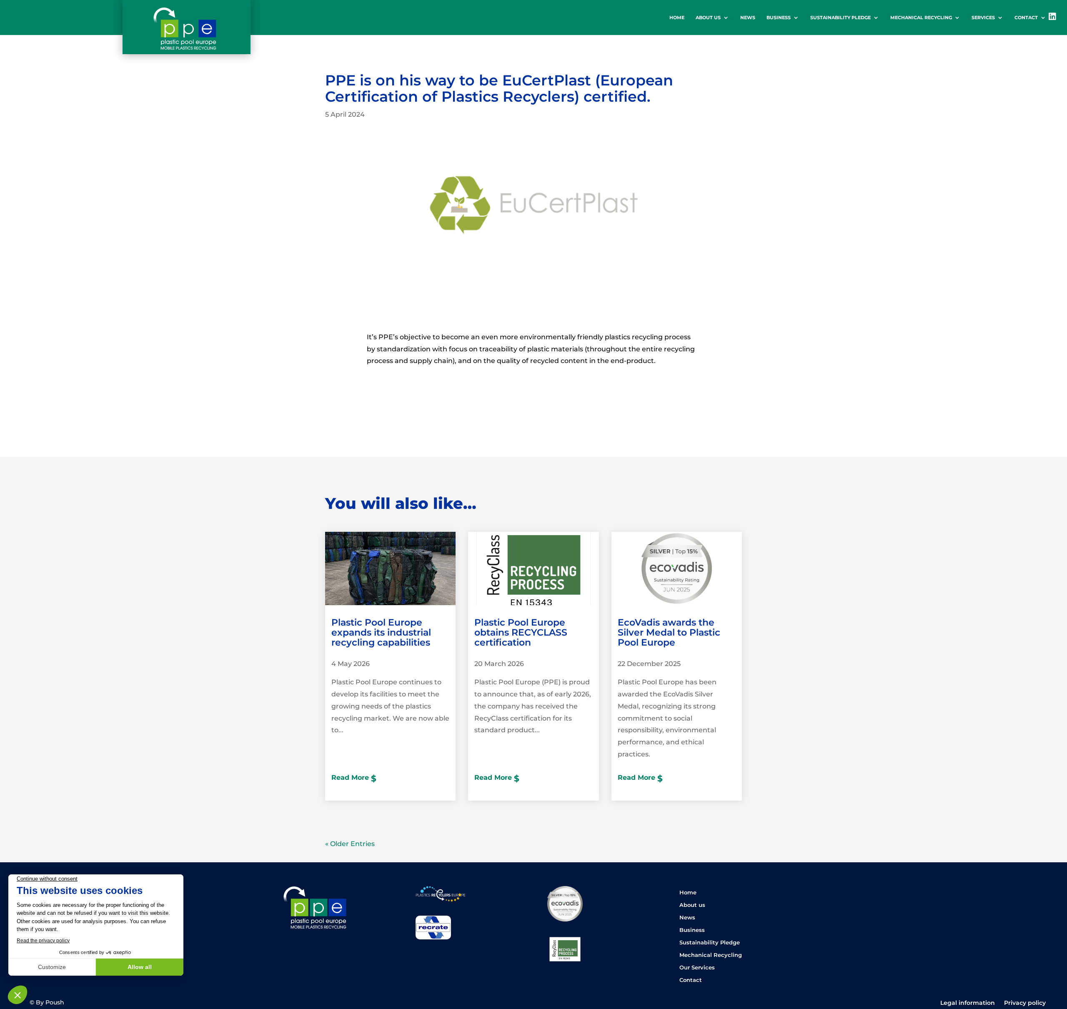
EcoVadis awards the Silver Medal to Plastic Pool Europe (669, 632)
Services (983, 17)
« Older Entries (350, 844)
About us (708, 17)
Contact (1026, 17)
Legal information (967, 1003)
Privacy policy (1025, 1003)
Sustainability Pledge (840, 17)
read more (350, 777)
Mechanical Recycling (921, 17)
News (747, 17)
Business (778, 17)
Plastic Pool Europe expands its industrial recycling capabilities (381, 632)
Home (676, 17)
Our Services (697, 967)
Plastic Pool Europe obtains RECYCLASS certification (520, 632)
